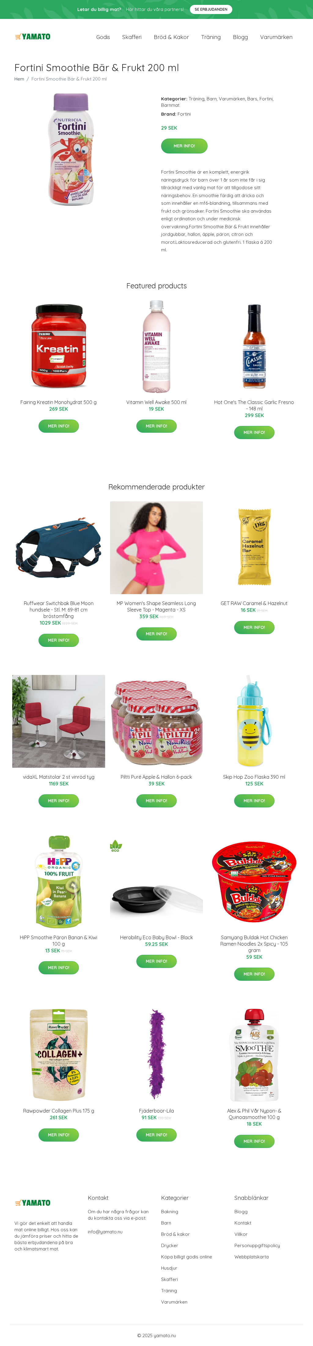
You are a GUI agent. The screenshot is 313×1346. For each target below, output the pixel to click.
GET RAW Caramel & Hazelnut (254, 603)
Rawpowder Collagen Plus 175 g (58, 1111)
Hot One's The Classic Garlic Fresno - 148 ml (254, 405)
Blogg (240, 37)
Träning (211, 37)
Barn (212, 99)
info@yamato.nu (105, 1232)
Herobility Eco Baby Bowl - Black (156, 937)
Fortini (266, 99)
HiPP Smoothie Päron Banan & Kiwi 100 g (58, 940)
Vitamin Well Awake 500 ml (156, 402)
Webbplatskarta (251, 1257)
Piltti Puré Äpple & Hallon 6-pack (156, 777)
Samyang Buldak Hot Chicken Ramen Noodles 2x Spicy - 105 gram (254, 943)
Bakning (169, 1211)
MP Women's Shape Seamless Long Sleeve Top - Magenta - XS (156, 606)
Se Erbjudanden (211, 9)
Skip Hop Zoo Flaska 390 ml (254, 777)
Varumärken (276, 37)
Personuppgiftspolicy (257, 1245)
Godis (103, 37)
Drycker (169, 1245)
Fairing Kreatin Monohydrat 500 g (58, 402)
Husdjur (169, 1268)
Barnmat (170, 105)
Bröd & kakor (171, 37)
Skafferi (132, 37)
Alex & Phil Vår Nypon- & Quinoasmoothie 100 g (254, 1114)
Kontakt (242, 1223)
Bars (252, 99)
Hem (19, 79)
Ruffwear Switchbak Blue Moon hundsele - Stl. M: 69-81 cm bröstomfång (59, 609)
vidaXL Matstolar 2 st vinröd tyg (58, 777)
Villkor (241, 1234)
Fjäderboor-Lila (156, 1111)
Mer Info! (184, 146)
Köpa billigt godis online (186, 1257)
